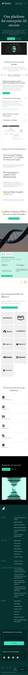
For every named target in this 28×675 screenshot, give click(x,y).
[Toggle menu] (25, 3)
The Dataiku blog (18, 563)
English (22, 669)
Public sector (17, 554)
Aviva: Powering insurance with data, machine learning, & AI (19, 569)
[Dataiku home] (6, 3)
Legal (10, 667)
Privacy (2, 667)
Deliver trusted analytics (20, 527)
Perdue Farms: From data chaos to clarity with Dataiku (20, 594)
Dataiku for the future (19, 617)
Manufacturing (17, 548)
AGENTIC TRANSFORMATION (14, 75)
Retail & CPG (17, 546)
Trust (7, 667)
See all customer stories (14, 218)
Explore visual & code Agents (10, 109)
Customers (16, 611)
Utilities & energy (18, 551)
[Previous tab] (2, 75)
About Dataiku (17, 601)
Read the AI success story (6, 275)
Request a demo (19, 3)
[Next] (25, 282)
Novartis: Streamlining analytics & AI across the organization (20, 588)
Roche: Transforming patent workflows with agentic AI (19, 582)
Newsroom (16, 614)
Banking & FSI (17, 540)
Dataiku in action (18, 561)
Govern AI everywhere (19, 524)
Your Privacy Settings (15, 669)
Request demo (6, 469)
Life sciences (17, 543)
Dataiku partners (18, 606)
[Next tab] (26, 75)
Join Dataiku (17, 603)
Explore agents (6, 93)
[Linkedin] (13, 657)
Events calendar (18, 609)
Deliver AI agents (18, 522)
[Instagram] (17, 657)
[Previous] (21, 282)
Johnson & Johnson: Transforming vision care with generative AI (20, 576)
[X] (8, 657)
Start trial (18, 38)
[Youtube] (4, 657)
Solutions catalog (18, 556)
